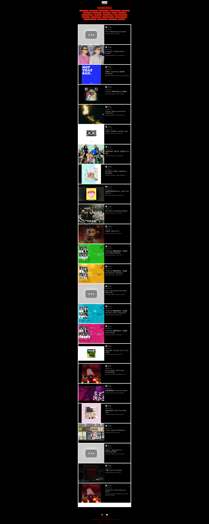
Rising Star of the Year (103, 19)
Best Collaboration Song (115, 10)
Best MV (114, 12)
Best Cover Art (126, 10)
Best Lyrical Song (107, 12)
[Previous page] (98, 504)
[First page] (95, 504)
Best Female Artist (87, 12)
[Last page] (114, 504)
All (78, 22)
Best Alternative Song (104, 10)
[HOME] (104, 2)
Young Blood (122, 19)
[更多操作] (129, 27)
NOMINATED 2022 (84, 22)
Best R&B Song (98, 14)
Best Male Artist (122, 12)
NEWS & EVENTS (94, 22)
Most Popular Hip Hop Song (90, 19)
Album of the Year (84, 10)
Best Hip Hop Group (97, 12)
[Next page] (111, 504)
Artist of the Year (94, 10)
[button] (80, 2)
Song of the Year (113, 19)
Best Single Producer (108, 14)
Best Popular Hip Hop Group (87, 14)
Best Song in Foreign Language (120, 14)
